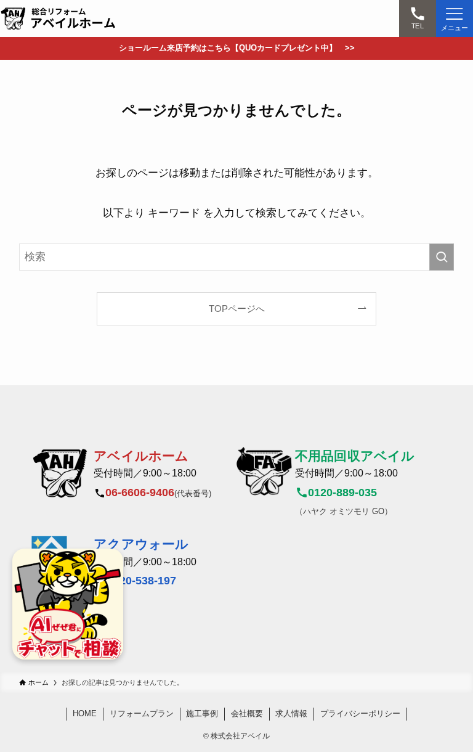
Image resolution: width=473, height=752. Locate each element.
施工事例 (202, 713)
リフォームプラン (142, 713)
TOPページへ (237, 308)
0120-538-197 (141, 580)
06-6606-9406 (139, 492)
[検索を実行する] (441, 257)
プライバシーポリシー (360, 713)
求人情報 (291, 713)
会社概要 (247, 713)
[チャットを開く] (67, 604)
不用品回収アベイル (355, 456)
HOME (85, 713)
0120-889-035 (342, 492)
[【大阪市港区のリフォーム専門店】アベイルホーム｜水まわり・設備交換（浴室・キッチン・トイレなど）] (58, 18)
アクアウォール (141, 544)
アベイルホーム (141, 456)
